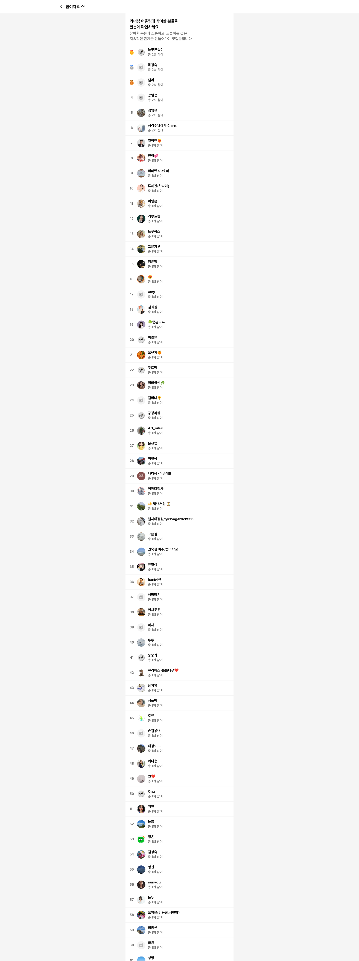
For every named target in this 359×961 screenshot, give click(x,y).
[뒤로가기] (61, 6)
